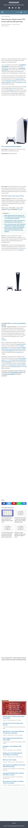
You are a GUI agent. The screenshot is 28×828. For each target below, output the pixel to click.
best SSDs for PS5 (21, 82)
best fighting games (15, 366)
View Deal (21, 250)
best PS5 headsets (5, 82)
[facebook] (4, 503)
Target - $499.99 (20, 196)
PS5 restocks (10, 90)
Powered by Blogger (11, 825)
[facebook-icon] (9, 7)
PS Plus (19, 352)
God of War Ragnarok (9, 350)
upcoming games (21, 344)
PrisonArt (14, 2)
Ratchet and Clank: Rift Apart (19, 349)
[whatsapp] (19, 503)
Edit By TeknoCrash (20, 825)
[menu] (3, 12)
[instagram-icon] (15, 7)
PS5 (25, 86)
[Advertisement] (14, 42)
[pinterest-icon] (18, 7)
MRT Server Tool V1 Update (9, 760)
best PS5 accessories (12, 80)
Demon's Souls (7, 349)
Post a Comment (5, 25)
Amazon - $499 (11, 196)
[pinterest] (14, 503)
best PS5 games (20, 79)
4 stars (8, 209)
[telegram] (24, 503)
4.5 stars (6, 208)
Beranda (14, 823)
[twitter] (9, 503)
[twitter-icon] (12, 7)
